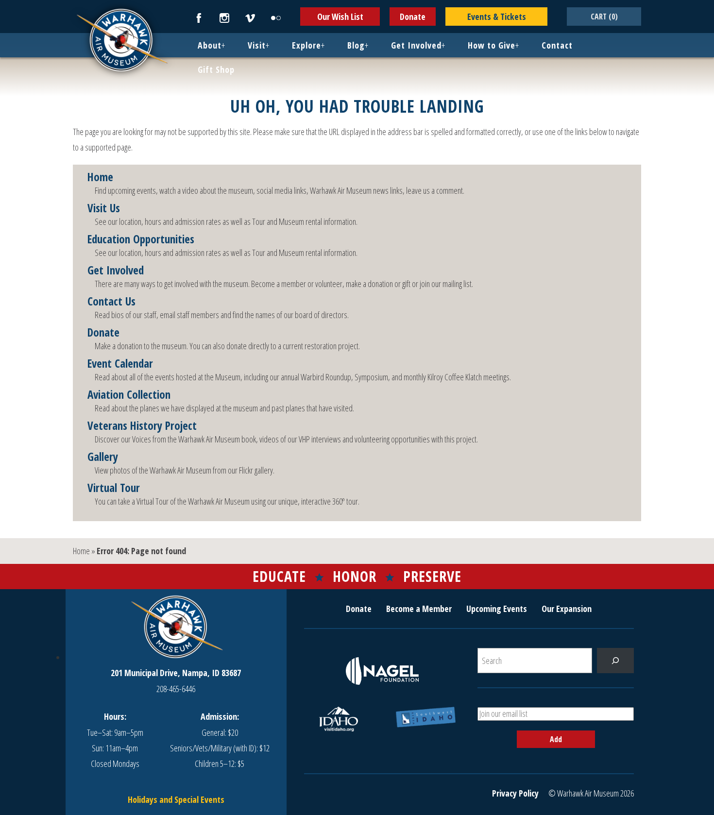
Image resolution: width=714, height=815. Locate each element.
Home (100, 177)
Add (556, 739)
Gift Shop (216, 69)
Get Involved (416, 45)
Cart (604, 16)
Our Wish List (340, 16)
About (209, 45)
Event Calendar (120, 363)
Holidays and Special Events (176, 799)
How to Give (491, 45)
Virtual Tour (113, 488)
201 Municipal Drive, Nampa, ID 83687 (176, 673)
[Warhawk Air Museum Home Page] (121, 70)
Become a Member (419, 608)
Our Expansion (567, 608)
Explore (306, 45)
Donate (412, 16)
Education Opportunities (140, 239)
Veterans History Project (142, 426)
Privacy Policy (515, 793)
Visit (257, 45)
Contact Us (111, 301)
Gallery (102, 457)
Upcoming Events (496, 608)
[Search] (615, 660)
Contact (557, 45)
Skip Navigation (12, 2)
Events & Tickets (496, 16)
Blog (356, 45)
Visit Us (103, 208)
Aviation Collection (128, 395)
